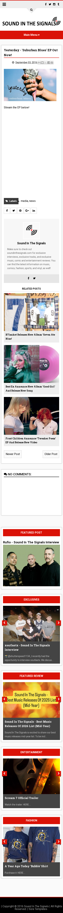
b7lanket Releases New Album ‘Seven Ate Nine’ (30, 336)
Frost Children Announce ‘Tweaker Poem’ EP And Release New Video (31, 440)
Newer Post (13, 454)
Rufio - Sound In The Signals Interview (31, 542)
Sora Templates (38, 909)
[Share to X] (45, 62)
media (24, 201)
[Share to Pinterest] (52, 62)
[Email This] (39, 62)
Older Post (51, 454)
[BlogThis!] (42, 62)
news (32, 201)
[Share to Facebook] (48, 62)
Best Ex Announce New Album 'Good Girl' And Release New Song (30, 388)
